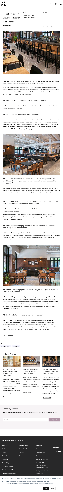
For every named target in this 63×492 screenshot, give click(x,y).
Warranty (21, 456)
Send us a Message (41, 452)
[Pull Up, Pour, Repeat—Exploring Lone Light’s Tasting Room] (51, 361)
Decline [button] (52, 488)
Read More (7, 397)
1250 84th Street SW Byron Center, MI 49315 (42, 465)
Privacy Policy (5, 463)
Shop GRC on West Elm (8, 470)
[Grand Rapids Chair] (3, 4)
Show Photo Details (6, 72)
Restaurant (16, 346)
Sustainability (5, 459)
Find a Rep (38, 449)
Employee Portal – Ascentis (9, 473)
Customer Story (5, 346)
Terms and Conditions (7, 466)
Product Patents (6, 456)
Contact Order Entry (41, 456)
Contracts (21, 452)
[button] (60, 3)
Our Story (4, 449)
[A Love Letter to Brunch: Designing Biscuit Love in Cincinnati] (12, 361)
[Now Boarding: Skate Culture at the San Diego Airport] (31, 361)
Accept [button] (46, 488)
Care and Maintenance (24, 449)
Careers (4, 452)
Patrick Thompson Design (16, 89)
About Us (4, 445)
